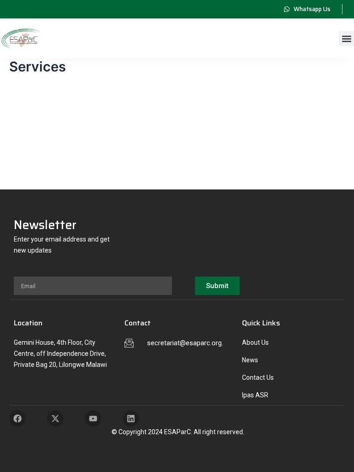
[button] (346, 38)
